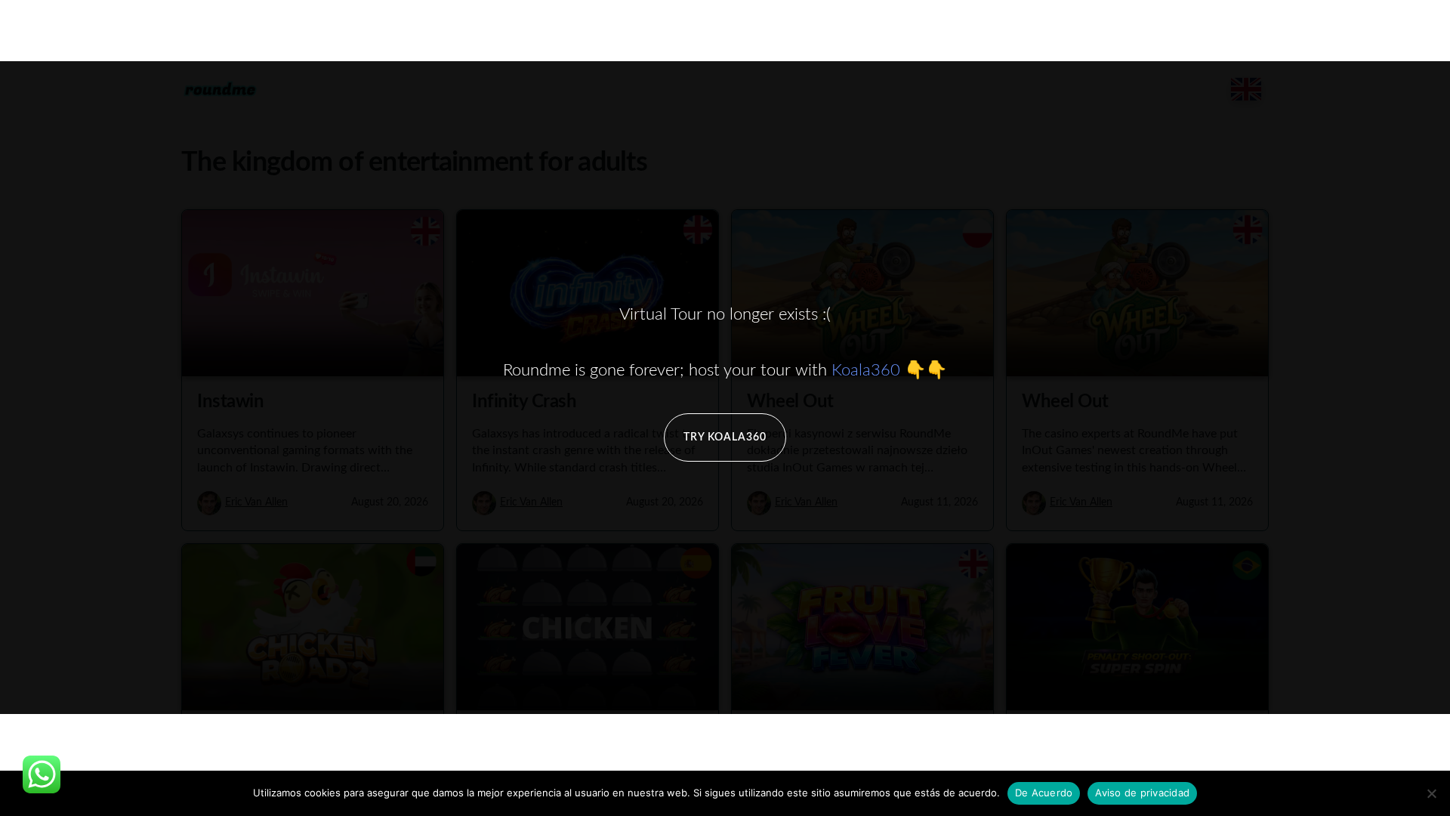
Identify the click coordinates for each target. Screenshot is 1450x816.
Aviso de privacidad (1142, 793)
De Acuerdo (1044, 793)
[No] (1431, 793)
